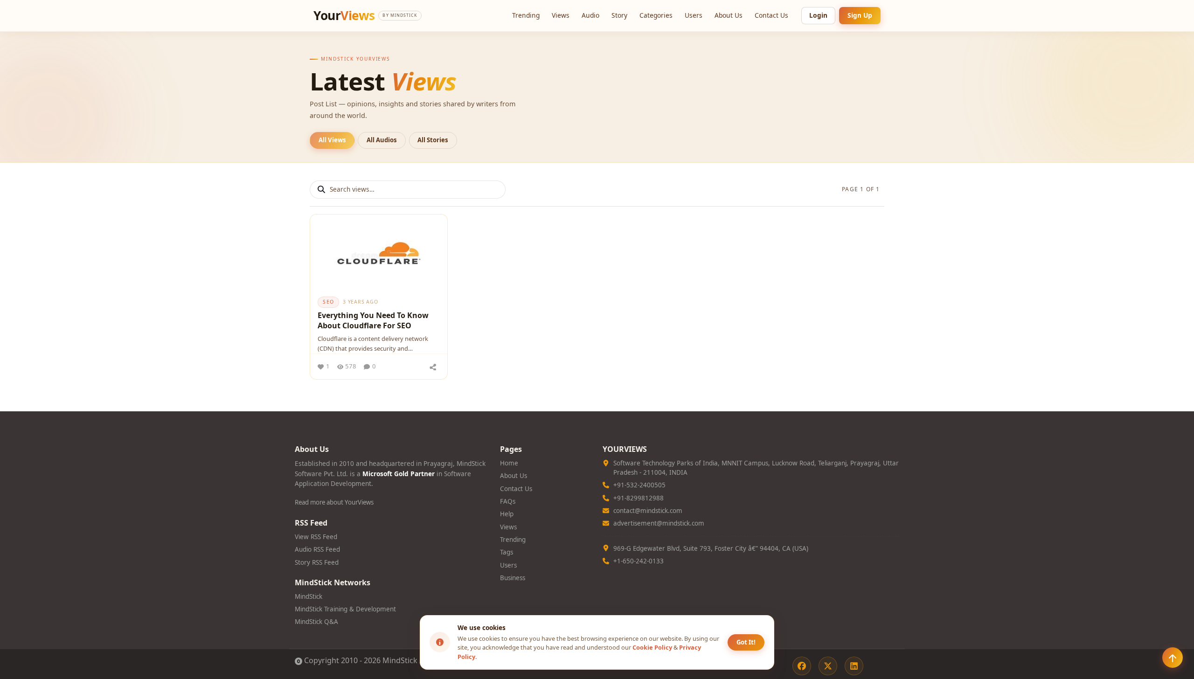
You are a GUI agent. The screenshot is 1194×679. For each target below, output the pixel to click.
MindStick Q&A (316, 621)
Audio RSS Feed (317, 549)
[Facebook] (801, 666)
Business (512, 578)
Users (693, 15)
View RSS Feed (316, 537)
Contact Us (771, 15)
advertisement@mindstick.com (658, 523)
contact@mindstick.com (647, 510)
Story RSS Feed (317, 562)
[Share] (433, 367)
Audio (590, 15)
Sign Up (859, 15)
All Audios (382, 140)
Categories (656, 15)
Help (507, 514)
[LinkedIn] (854, 666)
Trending (526, 15)
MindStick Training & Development (345, 609)
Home (509, 463)
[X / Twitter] (828, 666)
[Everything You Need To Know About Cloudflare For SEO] (378, 253)
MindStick (308, 596)
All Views (332, 140)
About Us (729, 15)
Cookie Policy (652, 647)
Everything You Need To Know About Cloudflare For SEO (373, 320)
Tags (506, 552)
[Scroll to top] (1172, 657)
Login (818, 15)
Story (619, 15)
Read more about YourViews (334, 502)
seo (328, 301)
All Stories (432, 140)
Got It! (746, 642)
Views (560, 15)
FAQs (507, 501)
